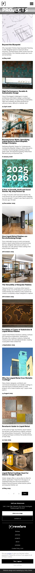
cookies (9, 553)
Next (24, 493)
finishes (17, 531)
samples (17, 545)
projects (17, 538)
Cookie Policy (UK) (17, 548)
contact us (17, 518)
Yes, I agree (17, 561)
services (17, 535)
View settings (17, 565)
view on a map (17, 513)
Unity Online (28, 570)
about (17, 542)
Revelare (4, 4)
